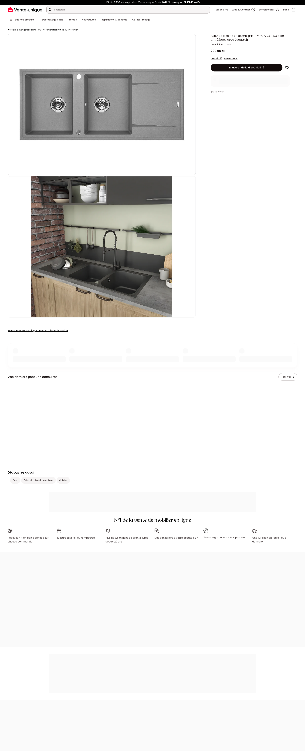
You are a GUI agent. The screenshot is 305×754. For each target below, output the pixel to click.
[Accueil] (9, 29)
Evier (75, 29)
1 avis (228, 44)
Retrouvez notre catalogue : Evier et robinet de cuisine (38, 330)
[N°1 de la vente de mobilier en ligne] (25, 9)
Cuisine (41, 29)
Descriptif (216, 58)
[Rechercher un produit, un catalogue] (50, 9)
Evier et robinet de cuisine (59, 29)
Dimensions (230, 58)
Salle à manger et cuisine (23, 29)
